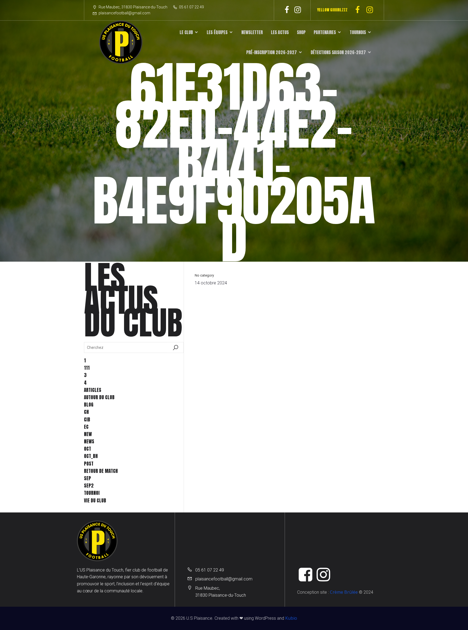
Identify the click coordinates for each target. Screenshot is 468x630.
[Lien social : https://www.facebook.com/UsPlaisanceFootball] (286, 10)
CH (86, 411)
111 (87, 367)
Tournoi (92, 492)
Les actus (280, 32)
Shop (301, 32)
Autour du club (99, 397)
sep (87, 478)
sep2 (89, 485)
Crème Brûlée (344, 592)
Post (88, 463)
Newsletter (252, 32)
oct (87, 448)
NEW (88, 434)
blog (88, 404)
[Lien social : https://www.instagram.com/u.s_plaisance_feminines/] (372, 10)
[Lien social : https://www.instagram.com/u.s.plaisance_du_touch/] (297, 10)
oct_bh (91, 456)
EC (86, 426)
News (89, 441)
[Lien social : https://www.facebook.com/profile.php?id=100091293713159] (359, 10)
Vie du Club (95, 500)
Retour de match (101, 471)
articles (92, 390)
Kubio (291, 618)
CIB (87, 419)
